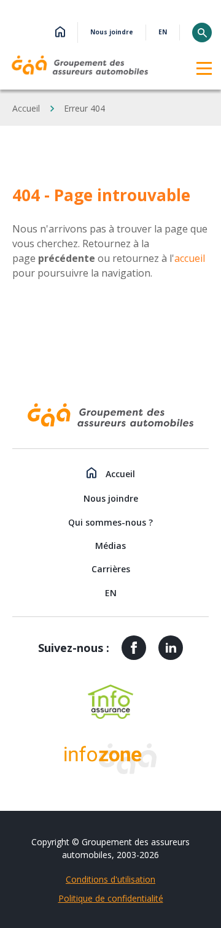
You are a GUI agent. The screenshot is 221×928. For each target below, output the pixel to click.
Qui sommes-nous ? (110, 522)
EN (162, 32)
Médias (110, 545)
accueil (189, 258)
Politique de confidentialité (110, 898)
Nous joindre (111, 32)
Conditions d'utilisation (110, 879)
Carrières (110, 569)
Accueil (26, 108)
